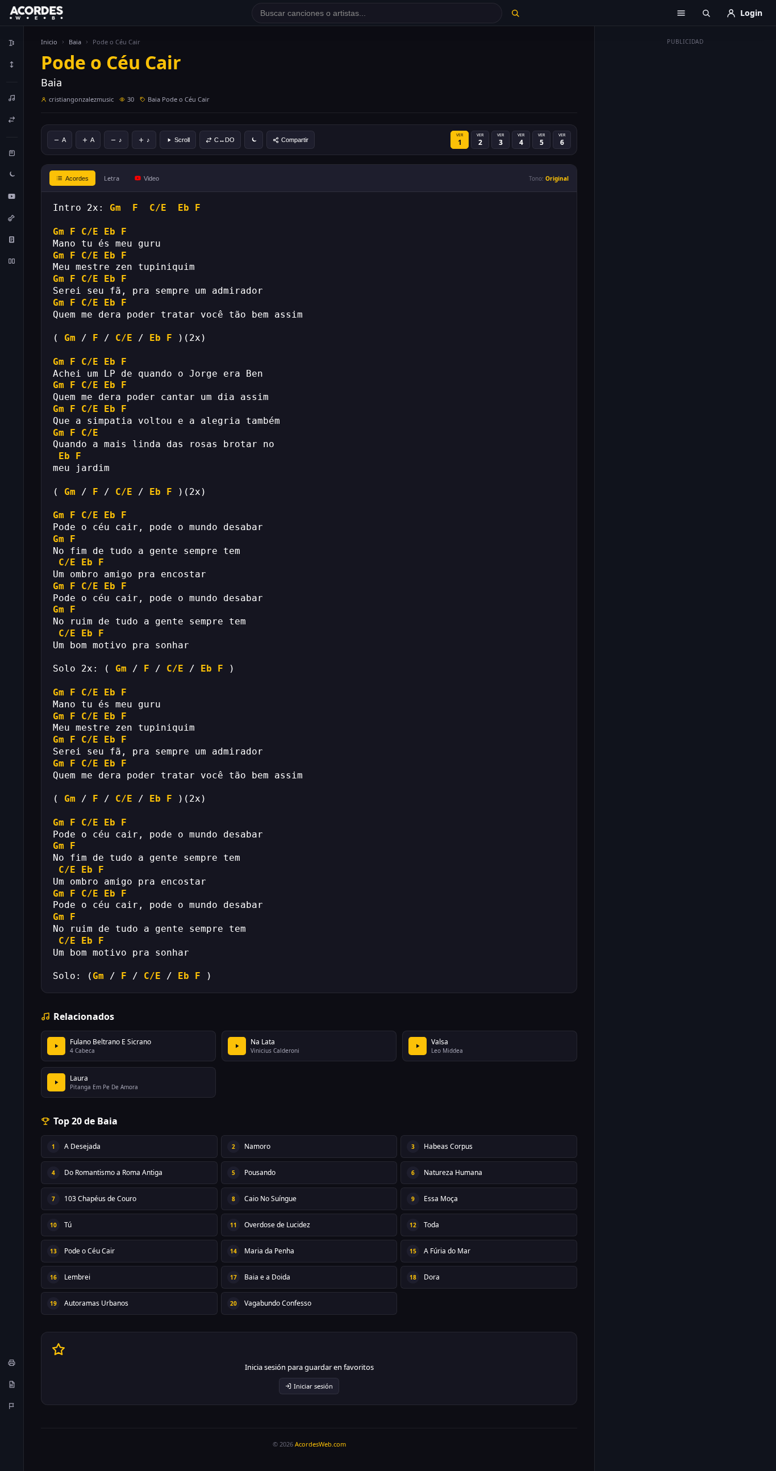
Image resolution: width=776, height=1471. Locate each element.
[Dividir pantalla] (12, 260)
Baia (75, 41)
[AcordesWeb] (50, 13)
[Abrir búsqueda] (706, 13)
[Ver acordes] (12, 239)
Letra (111, 178)
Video (151, 178)
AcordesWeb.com (320, 1444)
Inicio (49, 41)
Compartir (294, 139)
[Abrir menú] (681, 13)
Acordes (77, 178)
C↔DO (224, 139)
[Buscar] (515, 13)
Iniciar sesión (313, 1386)
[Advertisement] (685, 220)
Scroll (182, 139)
